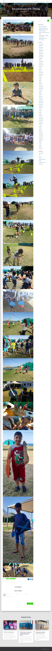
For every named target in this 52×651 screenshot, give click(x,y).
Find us (44, 1)
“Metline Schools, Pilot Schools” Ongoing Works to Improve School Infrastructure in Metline (43, 29)
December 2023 (41, 55)
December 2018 (41, 118)
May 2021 (40, 80)
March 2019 (40, 115)
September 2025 (41, 44)
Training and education (12, 578)
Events (7, 578)
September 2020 (41, 88)
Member (47, 1)
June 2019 (40, 110)
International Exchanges (42, 159)
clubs (39, 154)
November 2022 (41, 61)
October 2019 (40, 104)
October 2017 (40, 137)
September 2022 (41, 64)
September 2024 (41, 53)
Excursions (40, 157)
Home (32, 1)
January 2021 (41, 85)
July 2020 (40, 91)
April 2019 (40, 113)
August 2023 (40, 58)
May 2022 (40, 69)
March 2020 (40, 96)
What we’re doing (36, 1)
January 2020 (41, 99)
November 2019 (41, 102)
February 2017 (41, 148)
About (41, 1)
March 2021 (40, 83)
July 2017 (40, 142)
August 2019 (40, 107)
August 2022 (40, 66)
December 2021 (41, 72)
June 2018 (40, 126)
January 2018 (41, 134)
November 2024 (41, 50)
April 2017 (40, 145)
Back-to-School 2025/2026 (42, 26)
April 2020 (40, 94)
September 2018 (41, 123)
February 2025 (41, 47)
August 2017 (40, 140)
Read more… (10, 638)
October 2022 (40, 63)
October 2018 (40, 121)
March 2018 (40, 131)
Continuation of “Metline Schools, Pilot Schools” (40, 633)
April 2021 (40, 82)
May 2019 (40, 112)
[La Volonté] (3, 1)
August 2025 (40, 45)
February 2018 (41, 132)
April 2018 (40, 129)
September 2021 (41, 74)
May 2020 (40, 93)
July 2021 (40, 77)
